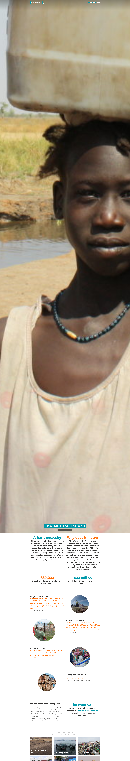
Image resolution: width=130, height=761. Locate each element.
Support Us (92, 2)
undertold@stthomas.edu (88, 710)
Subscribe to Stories (65, 529)
